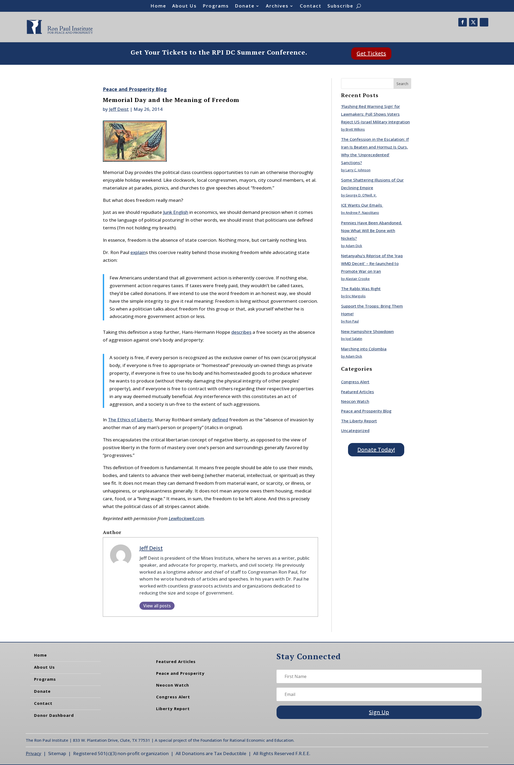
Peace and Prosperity (180, 673)
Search (402, 83)
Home (158, 6)
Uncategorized (355, 430)
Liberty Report (173, 708)
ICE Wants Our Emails (362, 205)
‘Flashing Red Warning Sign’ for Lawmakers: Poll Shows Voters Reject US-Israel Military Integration (375, 114)
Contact (311, 6)
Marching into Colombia (364, 348)
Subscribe (340, 6)
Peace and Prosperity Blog (135, 89)
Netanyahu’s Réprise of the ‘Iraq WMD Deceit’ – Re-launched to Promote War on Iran (372, 263)
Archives (277, 6)
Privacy (33, 753)
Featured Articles (357, 391)
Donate (245, 6)
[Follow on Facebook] (462, 22)
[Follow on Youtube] (484, 22)
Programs (216, 6)
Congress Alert (355, 381)
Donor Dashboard (54, 715)
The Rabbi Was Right (361, 288)
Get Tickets (371, 53)
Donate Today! (376, 449)
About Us (184, 6)
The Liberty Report (359, 420)
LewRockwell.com (186, 518)
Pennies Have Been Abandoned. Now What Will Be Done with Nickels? (371, 230)
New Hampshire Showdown (367, 331)
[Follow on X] (473, 22)
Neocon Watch (355, 401)
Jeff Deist (119, 109)
